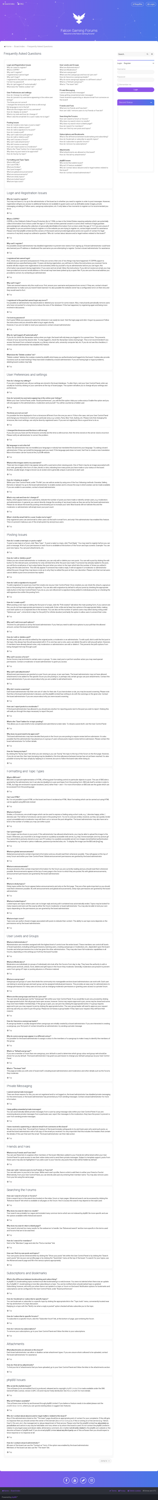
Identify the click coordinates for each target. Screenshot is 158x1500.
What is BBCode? (13, 162)
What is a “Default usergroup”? (71, 82)
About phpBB (72, 1391)
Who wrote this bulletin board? (71, 163)
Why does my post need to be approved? (22, 152)
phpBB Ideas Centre (14, 1406)
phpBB (39, 452)
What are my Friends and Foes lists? (73, 108)
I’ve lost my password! (15, 82)
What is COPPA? (13, 70)
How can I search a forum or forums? (74, 119)
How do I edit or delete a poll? (18, 137)
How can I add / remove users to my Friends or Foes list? (81, 111)
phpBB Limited (72, 1388)
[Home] (79, 18)
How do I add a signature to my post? (21, 130)
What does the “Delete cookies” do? (20, 87)
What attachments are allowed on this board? (77, 152)
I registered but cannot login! (18, 75)
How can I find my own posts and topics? (75, 128)
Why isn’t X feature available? (71, 165)
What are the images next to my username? (24, 109)
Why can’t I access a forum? (17, 139)
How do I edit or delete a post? (18, 127)
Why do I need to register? (17, 67)
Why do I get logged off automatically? (22, 84)
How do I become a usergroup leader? (74, 77)
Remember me (125, 85)
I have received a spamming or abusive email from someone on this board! (84, 98)
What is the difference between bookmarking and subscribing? (84, 137)
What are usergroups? (68, 72)
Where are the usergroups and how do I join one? (78, 75)
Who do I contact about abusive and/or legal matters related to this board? (84, 169)
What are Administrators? (70, 67)
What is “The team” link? (69, 84)
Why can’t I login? (13, 77)
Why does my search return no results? (75, 121)
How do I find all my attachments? (73, 155)
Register (127, 63)
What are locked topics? (16, 179)
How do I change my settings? (18, 95)
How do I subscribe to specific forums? (74, 142)
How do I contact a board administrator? (75, 173)
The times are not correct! (17, 102)
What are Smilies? (14, 167)
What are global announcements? (20, 172)
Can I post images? (14, 169)
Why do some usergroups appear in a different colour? (81, 80)
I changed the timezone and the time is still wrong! (26, 105)
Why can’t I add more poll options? (20, 135)
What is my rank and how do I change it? (22, 114)
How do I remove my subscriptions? (73, 144)
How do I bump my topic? (16, 154)
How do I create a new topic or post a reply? (23, 125)
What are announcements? (17, 174)
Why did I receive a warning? (18, 144)
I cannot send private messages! (72, 93)
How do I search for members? (71, 126)
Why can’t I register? (14, 72)
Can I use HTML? (13, 165)
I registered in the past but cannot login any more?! (26, 80)
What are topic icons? (15, 181)
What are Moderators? (68, 70)
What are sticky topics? (16, 177)
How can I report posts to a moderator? (22, 147)
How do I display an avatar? (17, 112)
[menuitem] (20, 4)
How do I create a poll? (15, 132)
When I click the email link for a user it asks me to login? (28, 117)
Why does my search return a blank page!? (76, 124)
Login (119, 63)
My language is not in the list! (18, 107)
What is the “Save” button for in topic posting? (24, 149)
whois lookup (65, 1421)
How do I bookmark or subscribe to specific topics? (79, 139)
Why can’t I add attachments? (18, 142)
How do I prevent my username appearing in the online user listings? (30, 98)
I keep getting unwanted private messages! (76, 95)
